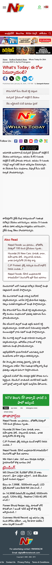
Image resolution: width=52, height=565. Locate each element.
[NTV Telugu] (15, 7)
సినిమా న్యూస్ (31, 33)
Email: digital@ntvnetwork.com (26, 552)
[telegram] (31, 79)
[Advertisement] (26, 194)
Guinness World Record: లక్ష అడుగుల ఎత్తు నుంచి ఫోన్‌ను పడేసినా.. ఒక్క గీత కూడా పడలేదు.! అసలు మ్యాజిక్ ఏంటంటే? (23, 520)
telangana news (31, 408)
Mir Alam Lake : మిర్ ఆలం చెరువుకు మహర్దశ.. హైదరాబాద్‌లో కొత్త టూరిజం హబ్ (24, 460)
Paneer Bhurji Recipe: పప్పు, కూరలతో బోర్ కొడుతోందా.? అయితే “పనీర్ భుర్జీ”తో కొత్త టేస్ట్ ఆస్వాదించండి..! (23, 508)
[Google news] (36, 141)
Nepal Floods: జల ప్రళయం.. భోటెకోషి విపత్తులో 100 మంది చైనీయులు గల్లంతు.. (25, 247)
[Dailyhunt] (46, 141)
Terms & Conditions (40, 562)
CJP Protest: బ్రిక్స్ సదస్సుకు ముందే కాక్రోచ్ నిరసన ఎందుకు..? (27, 267)
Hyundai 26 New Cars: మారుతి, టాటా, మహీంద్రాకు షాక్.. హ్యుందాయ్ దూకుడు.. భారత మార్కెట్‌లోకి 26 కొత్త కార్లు (26, 257)
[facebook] (5, 79)
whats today (8, 412)
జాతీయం (43, 33)
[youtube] (35, 533)
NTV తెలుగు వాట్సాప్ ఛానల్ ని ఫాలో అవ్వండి (26, 400)
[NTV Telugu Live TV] (46, 7)
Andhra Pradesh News (18, 59)
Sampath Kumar (43, 84)
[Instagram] (20, 141)
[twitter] (12, 79)
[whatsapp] (18, 79)
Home (5, 59)
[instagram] (23, 533)
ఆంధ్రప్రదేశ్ (9, 33)
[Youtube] (31, 141)
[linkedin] (24, 79)
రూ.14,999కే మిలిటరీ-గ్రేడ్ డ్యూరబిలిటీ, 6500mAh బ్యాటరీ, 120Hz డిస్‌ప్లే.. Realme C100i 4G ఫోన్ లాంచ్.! (25, 496)
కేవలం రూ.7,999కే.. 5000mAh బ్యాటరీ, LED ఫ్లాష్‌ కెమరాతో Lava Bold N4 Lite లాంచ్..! (23, 486)
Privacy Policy (24, 562)
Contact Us (10, 562)
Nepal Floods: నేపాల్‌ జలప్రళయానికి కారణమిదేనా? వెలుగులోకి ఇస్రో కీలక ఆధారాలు (27, 276)
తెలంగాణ (20, 33)
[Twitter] (25, 141)
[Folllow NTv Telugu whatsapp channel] (39, 7)
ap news (14, 408)
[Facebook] (15, 141)
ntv (21, 408)
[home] (1, 33)
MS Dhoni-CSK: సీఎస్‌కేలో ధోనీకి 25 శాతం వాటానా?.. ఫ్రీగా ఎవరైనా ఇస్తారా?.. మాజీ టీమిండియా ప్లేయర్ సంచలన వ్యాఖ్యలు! (25, 475)
